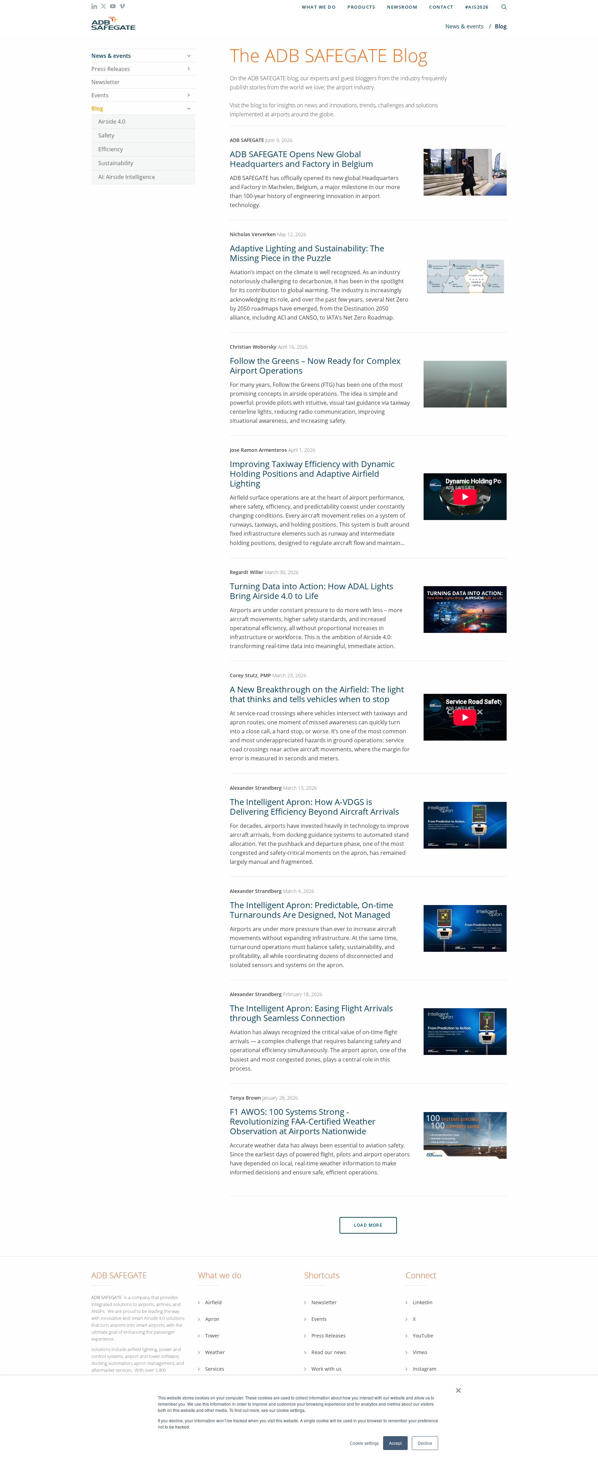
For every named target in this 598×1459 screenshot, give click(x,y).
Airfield (213, 1302)
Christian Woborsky (254, 346)
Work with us (326, 1369)
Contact (441, 7)
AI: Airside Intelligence (126, 176)
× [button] (458, 1388)
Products (361, 7)
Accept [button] (395, 1443)
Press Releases (110, 69)
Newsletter (105, 82)
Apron (212, 1319)
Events (100, 95)
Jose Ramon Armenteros (259, 450)
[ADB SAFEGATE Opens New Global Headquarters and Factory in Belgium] (465, 193)
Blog (97, 108)
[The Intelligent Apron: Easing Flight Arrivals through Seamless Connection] (465, 1031)
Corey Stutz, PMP (250, 675)
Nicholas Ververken (253, 234)
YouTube (423, 1335)
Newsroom (402, 7)
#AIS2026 (477, 7)
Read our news (328, 1352)
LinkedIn (423, 1302)
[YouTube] (113, 7)
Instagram (424, 1369)
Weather (215, 1352)
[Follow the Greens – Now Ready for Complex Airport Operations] (465, 383)
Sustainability (115, 163)
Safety (106, 135)
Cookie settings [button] (364, 1443)
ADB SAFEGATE (247, 140)
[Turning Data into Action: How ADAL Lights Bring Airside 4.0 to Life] (465, 609)
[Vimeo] (122, 7)
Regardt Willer (246, 572)
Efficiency (110, 149)
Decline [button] (425, 1443)
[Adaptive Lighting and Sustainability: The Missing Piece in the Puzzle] (465, 275)
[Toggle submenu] (188, 55)
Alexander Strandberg (256, 788)
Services (214, 1369)
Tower (212, 1335)
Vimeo (420, 1352)
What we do (319, 7)
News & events (464, 26)
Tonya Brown (245, 1097)
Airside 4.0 (111, 121)
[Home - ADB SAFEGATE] (113, 23)
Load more (368, 1225)
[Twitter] (104, 7)
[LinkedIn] (94, 7)
